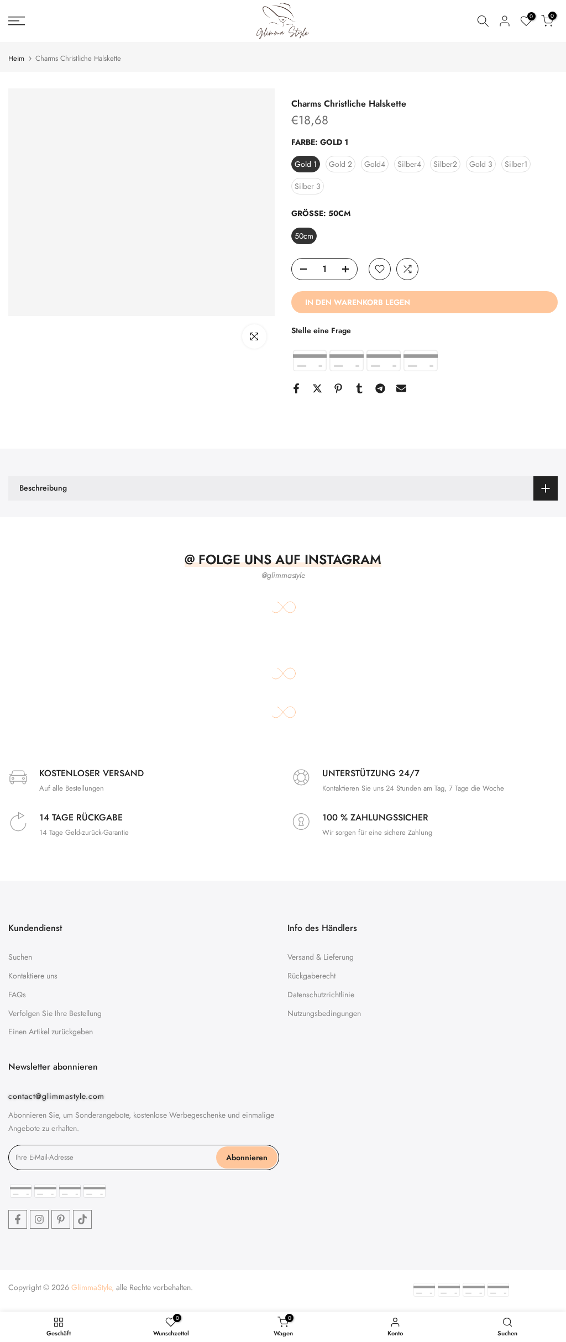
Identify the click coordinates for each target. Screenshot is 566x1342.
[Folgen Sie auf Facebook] (17, 1219)
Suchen (20, 956)
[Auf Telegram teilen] (380, 388)
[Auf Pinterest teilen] (338, 388)
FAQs (17, 994)
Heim (16, 58)
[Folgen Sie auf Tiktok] (82, 1219)
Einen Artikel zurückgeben (50, 1031)
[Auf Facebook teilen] (296, 388)
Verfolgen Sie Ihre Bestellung (55, 1013)
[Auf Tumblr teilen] (359, 388)
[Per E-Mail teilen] (401, 388)
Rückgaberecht (311, 975)
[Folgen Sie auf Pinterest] (60, 1219)
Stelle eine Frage (321, 330)
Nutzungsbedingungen (324, 1013)
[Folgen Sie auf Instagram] (39, 1219)
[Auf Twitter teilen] (317, 388)
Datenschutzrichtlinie (320, 994)
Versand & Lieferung (320, 956)
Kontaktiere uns (32, 975)
